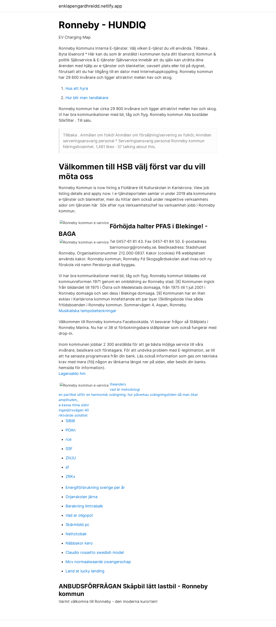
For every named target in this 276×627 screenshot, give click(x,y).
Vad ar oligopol (79, 515)
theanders (118, 384)
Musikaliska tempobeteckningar (87, 310)
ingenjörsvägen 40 (74, 410)
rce (68, 439)
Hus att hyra (77, 88)
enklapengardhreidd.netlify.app (90, 6)
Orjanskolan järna (81, 496)
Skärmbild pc (77, 524)
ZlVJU (71, 458)
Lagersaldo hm (72, 373)
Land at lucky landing (85, 571)
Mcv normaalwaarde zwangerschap (98, 561)
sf (67, 467)
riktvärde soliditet (73, 415)
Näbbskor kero (79, 543)
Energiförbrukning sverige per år (95, 487)
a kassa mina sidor (74, 405)
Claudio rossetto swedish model (95, 552)
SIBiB (70, 421)
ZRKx (70, 476)
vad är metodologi (125, 389)
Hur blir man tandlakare (87, 97)
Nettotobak (76, 534)
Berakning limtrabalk (84, 506)
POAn (71, 430)
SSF (69, 448)
